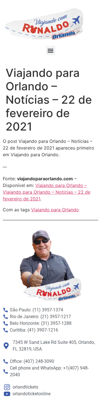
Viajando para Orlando (55, 209)
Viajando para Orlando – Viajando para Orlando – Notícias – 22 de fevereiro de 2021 (46, 192)
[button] (50, 50)
